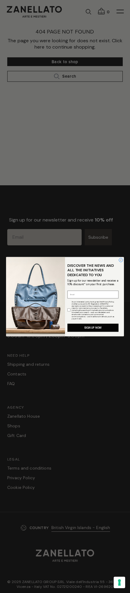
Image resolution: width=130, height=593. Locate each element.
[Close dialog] (121, 260)
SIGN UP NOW (93, 328)
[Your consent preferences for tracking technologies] (119, 582)
